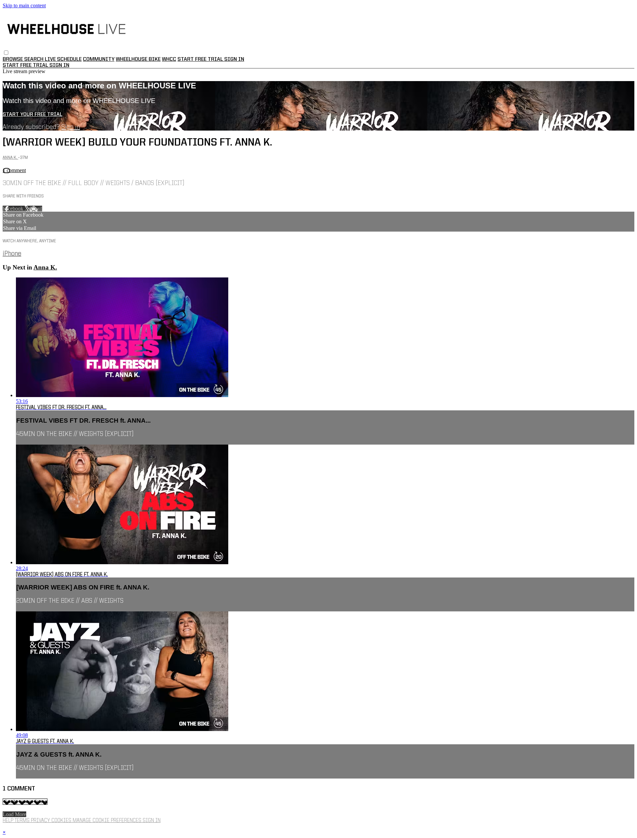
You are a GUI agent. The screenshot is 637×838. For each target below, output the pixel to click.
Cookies (62, 820)
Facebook (14, 208)
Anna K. (10, 158)
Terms (23, 820)
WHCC (169, 59)
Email (36, 208)
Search (34, 59)
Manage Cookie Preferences (108, 820)
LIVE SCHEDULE (63, 59)
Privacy (41, 820)
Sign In (59, 65)
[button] (6, 53)
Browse (13, 59)
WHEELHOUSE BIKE (138, 59)
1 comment (14, 170)
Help (9, 820)
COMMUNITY (98, 59)
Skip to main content (24, 5)
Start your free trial (32, 114)
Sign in (234, 59)
